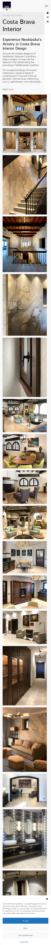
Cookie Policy (24, 942)
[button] (47, 898)
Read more (8, 89)
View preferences (25, 935)
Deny (25, 928)
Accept (25, 920)
